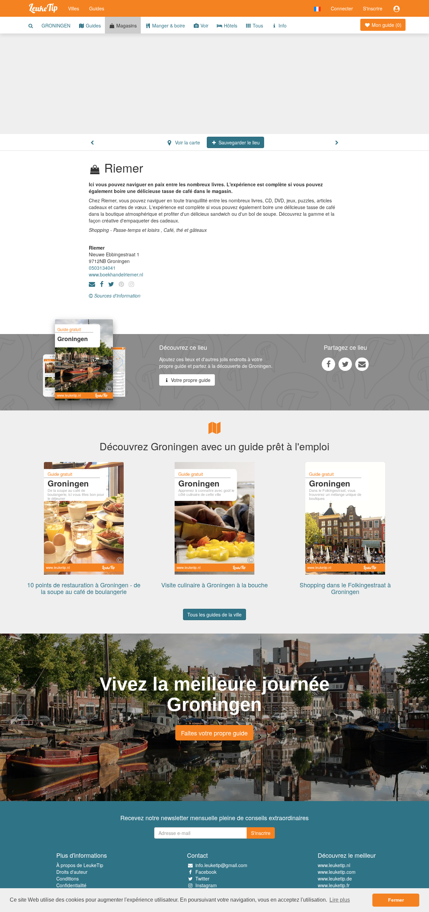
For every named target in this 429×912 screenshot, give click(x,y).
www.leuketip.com (337, 871)
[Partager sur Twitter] (345, 364)
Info (282, 25)
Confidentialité (71, 885)
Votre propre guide (190, 380)
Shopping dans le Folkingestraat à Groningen (345, 588)
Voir (203, 25)
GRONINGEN (56, 25)
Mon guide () (386, 24)
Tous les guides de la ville (214, 614)
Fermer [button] (396, 900)
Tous (257, 25)
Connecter (342, 8)
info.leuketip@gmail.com (221, 865)
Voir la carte (187, 142)
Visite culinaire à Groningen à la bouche (214, 584)
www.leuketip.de (335, 878)
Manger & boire (168, 25)
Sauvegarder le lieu (238, 142)
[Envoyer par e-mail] (362, 364)
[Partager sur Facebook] (328, 364)
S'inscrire (372, 8)
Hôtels (230, 25)
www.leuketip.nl (334, 865)
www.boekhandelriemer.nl (116, 274)
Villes (73, 8)
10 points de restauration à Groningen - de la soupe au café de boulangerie (83, 588)
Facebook (206, 871)
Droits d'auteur (71, 871)
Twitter (202, 878)
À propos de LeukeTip (79, 865)
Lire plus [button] (339, 900)
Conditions (67, 878)
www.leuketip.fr (334, 885)
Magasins (126, 25)
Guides (96, 8)
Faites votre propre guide (214, 732)
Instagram (206, 885)
